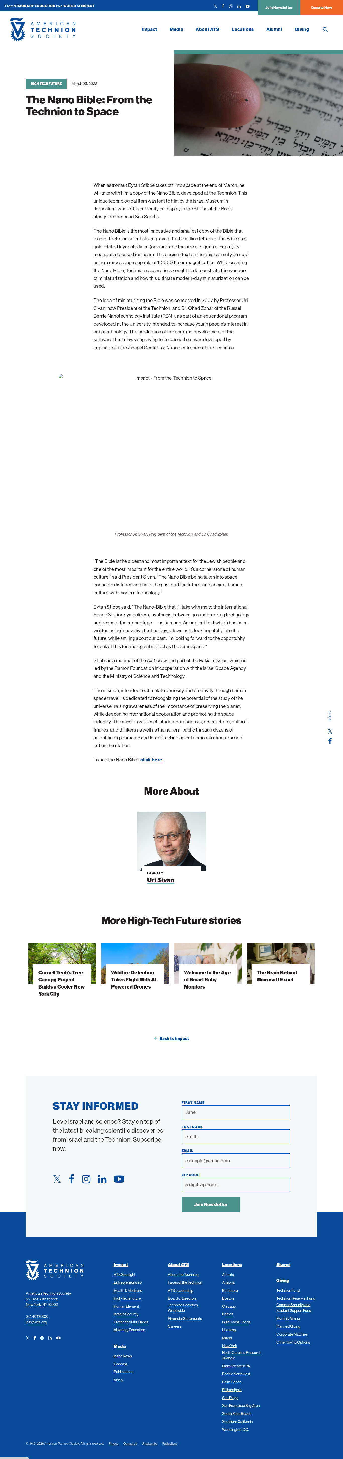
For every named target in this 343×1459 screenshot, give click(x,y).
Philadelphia (232, 1389)
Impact (149, 29)
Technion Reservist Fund (295, 1298)
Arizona (228, 1282)
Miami (227, 1338)
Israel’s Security (126, 1314)
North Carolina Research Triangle (241, 1355)
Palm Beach (231, 1382)
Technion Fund (288, 1290)
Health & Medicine (128, 1290)
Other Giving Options (293, 1342)
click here (151, 760)
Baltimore (230, 1290)
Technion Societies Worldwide (183, 1308)
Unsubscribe (149, 1443)
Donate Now (321, 7)
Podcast (120, 1364)
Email (187, 1151)
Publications (123, 1371)
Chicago (229, 1306)
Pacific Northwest (236, 1373)
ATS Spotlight (124, 1274)
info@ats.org (36, 1322)
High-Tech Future (46, 84)
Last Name (192, 1127)
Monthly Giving (288, 1318)
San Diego (230, 1397)
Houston (229, 1329)
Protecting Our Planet (131, 1322)
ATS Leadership (180, 1290)
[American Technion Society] (73, 29)
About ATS (207, 29)
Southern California (237, 1421)
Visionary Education (129, 1329)
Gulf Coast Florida (236, 1322)
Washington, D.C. (235, 1429)
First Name (193, 1103)
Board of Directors (182, 1298)
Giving (302, 29)
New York (229, 1345)
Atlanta (228, 1274)
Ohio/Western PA (236, 1366)
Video (118, 1380)
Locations (243, 29)
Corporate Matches (292, 1334)
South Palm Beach (236, 1413)
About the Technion (183, 1274)
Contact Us (130, 1443)
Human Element (126, 1306)
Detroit (227, 1314)
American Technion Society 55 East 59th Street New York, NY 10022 (48, 1299)
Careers (174, 1326)
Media (176, 29)
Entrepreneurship (128, 1282)
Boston (228, 1298)
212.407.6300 (37, 1316)
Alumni (274, 29)
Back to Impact (174, 1038)
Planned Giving (288, 1326)
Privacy (113, 1443)
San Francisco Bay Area (241, 1405)
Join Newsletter (279, 7)
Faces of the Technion (185, 1282)
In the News (123, 1356)
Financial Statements (185, 1318)
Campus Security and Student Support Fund (293, 1307)
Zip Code (190, 1175)
